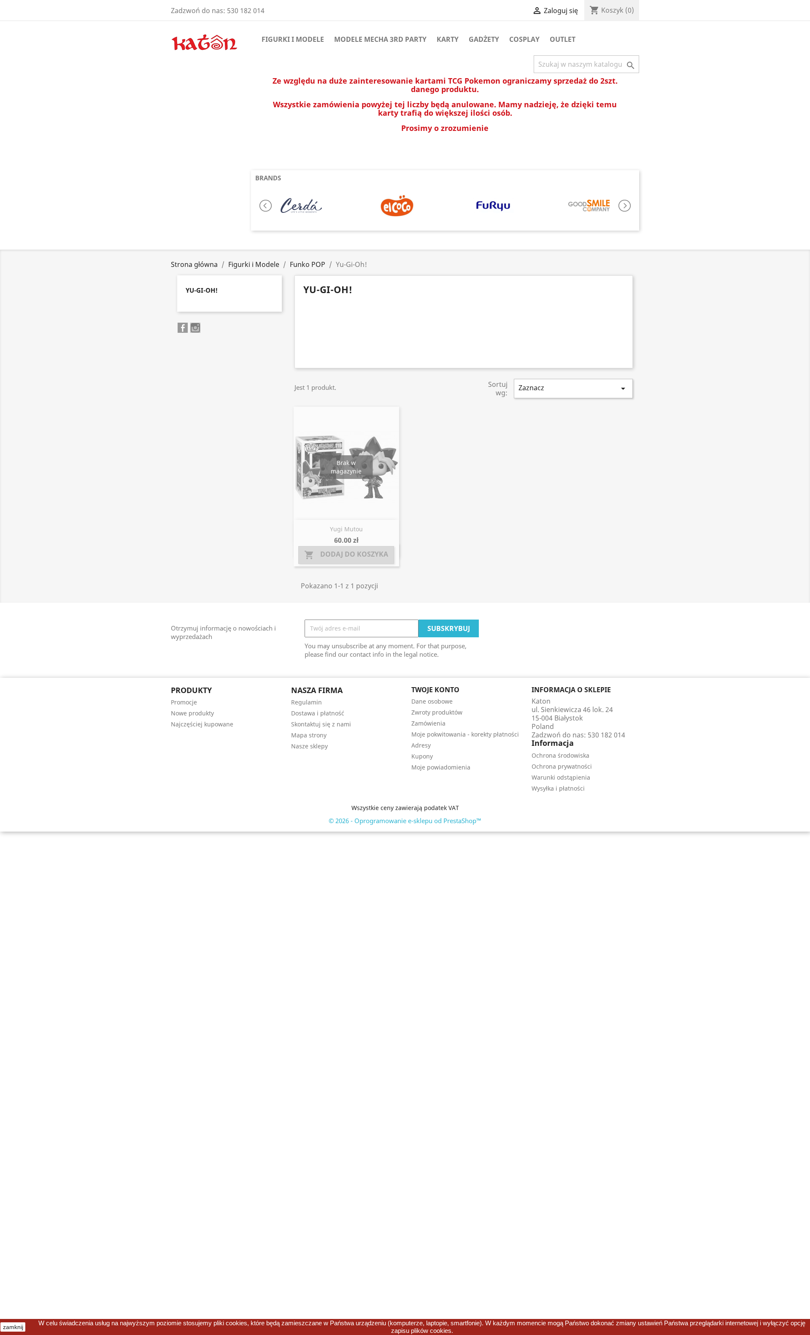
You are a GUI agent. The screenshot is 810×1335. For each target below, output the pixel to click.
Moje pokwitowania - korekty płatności (465, 734)
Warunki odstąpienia (561, 777)
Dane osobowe (432, 701)
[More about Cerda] (301, 205)
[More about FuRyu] (493, 205)
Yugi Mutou (346, 529)
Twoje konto (435, 689)
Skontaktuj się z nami (321, 724)
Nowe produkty (192, 713)
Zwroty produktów (436, 712)
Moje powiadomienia (440, 767)
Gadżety (484, 39)
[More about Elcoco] (397, 205)
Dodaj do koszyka (346, 554)
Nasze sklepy (309, 746)
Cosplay (524, 39)
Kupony (422, 756)
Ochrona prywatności (562, 766)
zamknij (13, 1327)
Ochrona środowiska (560, 755)
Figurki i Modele (293, 39)
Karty (448, 39)
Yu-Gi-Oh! (202, 290)
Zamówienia (428, 723)
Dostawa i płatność (317, 713)
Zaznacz (573, 388)
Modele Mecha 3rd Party (380, 39)
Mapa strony (309, 735)
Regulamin (306, 702)
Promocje (184, 702)
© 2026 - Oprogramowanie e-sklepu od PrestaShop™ (405, 820)
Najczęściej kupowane (202, 724)
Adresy (421, 745)
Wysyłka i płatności (558, 788)
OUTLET (562, 39)
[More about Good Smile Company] (588, 205)
